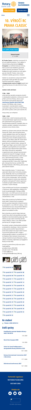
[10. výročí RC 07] (7, 272)
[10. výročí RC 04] (23, 259)
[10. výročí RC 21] (7, 295)
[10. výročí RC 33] (7, 314)
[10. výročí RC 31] (7, 311)
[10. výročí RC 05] (7, 267)
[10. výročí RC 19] (7, 291)
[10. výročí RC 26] (18, 301)
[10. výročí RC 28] (18, 305)
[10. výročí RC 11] (7, 278)
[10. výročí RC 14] (18, 282)
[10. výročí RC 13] (7, 282)
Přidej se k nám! (9, 10)
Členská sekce (22, 10)
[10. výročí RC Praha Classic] (15, 38)
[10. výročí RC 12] (18, 278)
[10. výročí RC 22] (18, 295)
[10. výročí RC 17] (7, 288)
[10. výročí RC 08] (18, 272)
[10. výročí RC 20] (18, 291)
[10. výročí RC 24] (18, 298)
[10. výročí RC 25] (7, 301)
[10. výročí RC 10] (18, 275)
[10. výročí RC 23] (7, 298)
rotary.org (15, 383)
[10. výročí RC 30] (18, 308)
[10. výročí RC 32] (18, 311)
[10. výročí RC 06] (17, 267)
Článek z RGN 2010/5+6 (11, 323)
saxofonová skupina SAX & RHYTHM (13, 102)
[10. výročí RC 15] (7, 285)
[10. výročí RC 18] (18, 288)
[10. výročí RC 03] (15, 259)
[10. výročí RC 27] (7, 305)
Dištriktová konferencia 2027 (12, 363)
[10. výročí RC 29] (7, 308)
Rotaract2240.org (15, 380)
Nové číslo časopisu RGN (11, 340)
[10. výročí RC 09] (7, 275)
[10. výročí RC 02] (6, 259)
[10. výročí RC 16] (18, 285)
